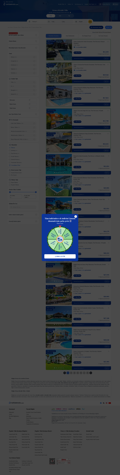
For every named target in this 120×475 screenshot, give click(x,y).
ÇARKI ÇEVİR (60, 256)
